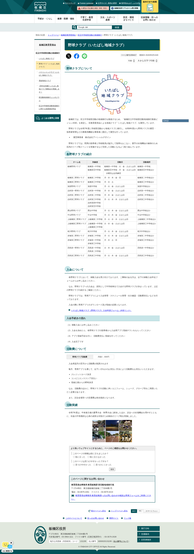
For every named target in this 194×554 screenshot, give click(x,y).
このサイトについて (73, 518)
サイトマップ (70, 3)
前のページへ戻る (98, 511)
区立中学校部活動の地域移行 (90, 35)
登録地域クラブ (45, 81)
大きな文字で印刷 (146, 61)
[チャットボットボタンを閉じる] (11, 543)
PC (140, 511)
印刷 (130, 61)
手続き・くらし (45, 19)
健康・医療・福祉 (65, 19)
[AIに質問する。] (7, 547)
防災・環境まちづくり (128, 18)
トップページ (53, 35)
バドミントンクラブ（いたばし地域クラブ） (49, 73)
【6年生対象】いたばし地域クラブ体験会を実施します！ (49, 89)
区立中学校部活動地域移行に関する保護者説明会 (49, 107)
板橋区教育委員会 (68, 35)
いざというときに (94, 8)
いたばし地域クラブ (46, 59)
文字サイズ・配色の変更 (107, 3)
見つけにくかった (104, 465)
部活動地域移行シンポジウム (49, 98)
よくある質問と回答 (50, 118)
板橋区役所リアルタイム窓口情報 (126, 8)
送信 (112, 469)
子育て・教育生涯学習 (86, 18)
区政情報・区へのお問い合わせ (149, 18)
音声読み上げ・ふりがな (130, 3)
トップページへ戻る (119, 511)
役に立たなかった (98, 457)
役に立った (80, 457)
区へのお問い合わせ (95, 518)
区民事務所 (146, 540)
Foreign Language (86, 3)
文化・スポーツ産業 (107, 18)
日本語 (166, 121)
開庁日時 (145, 528)
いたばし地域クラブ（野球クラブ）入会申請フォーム (101, 310)
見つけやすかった (83, 465)
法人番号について (120, 541)
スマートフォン (152, 511)
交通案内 (145, 534)
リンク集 (127, 518)
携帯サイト (114, 518)
